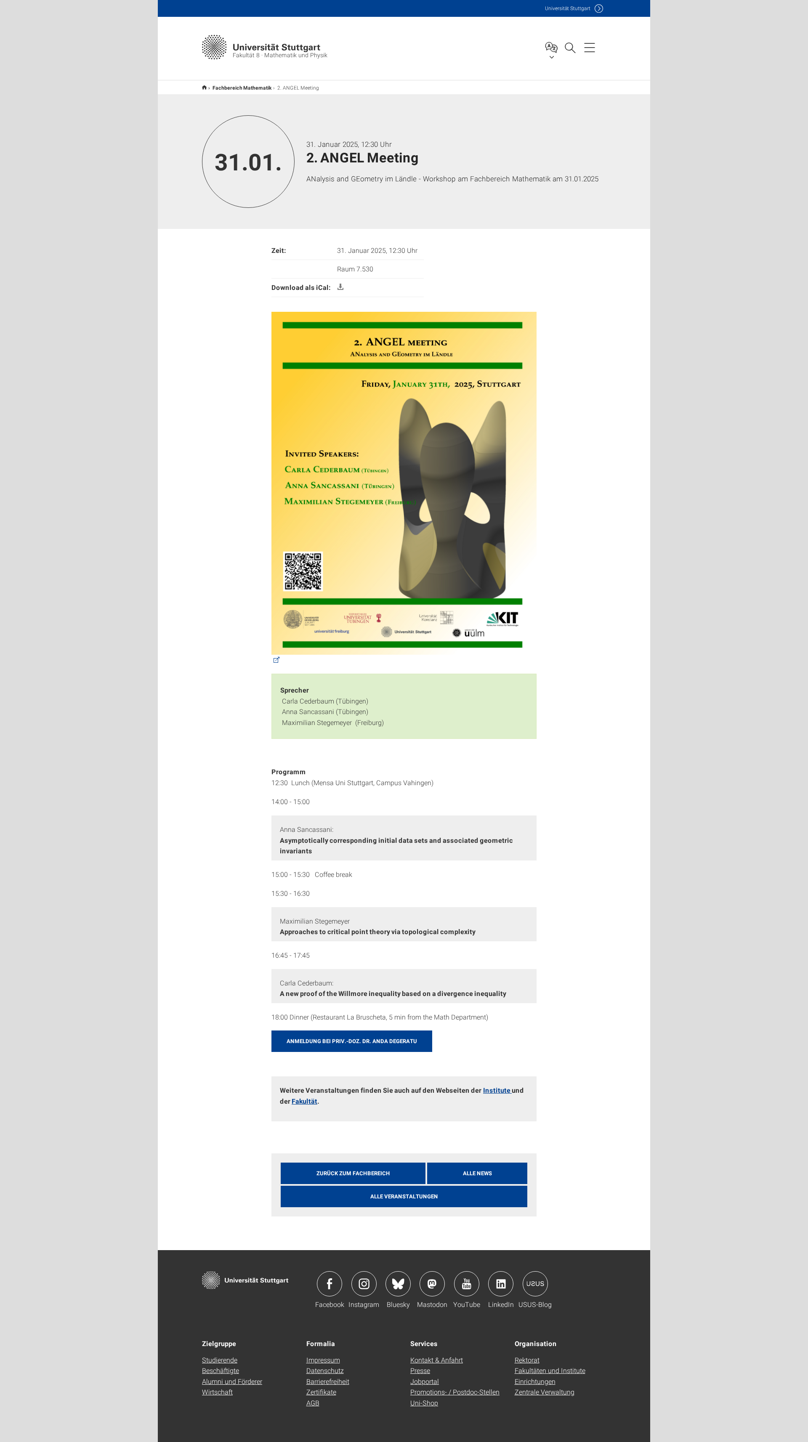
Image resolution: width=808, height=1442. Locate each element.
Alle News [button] (477, 1173)
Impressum (323, 1359)
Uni (567, 8)
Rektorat (527, 1359)
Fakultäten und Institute (550, 1370)
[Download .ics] (340, 287)
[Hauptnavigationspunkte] (589, 47)
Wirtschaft (217, 1391)
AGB (312, 1402)
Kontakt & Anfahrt (436, 1359)
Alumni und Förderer (232, 1381)
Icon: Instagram (364, 1283)
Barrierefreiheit (327, 1381)
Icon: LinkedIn (500, 1283)
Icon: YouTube (466, 1283)
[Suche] (570, 47)
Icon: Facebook (329, 1283)
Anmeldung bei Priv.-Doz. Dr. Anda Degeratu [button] (352, 1041)
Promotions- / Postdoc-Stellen (455, 1391)
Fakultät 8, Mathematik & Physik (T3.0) (204, 87)
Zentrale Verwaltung (544, 1391)
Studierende (219, 1359)
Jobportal (424, 1381)
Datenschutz (325, 1370)
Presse (420, 1370)
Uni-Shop (424, 1402)
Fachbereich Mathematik (242, 87)
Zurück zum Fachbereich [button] (353, 1173)
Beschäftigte (220, 1370)
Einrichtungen (535, 1381)
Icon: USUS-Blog (535, 1283)
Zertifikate (321, 1391)
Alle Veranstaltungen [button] (404, 1196)
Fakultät (304, 1101)
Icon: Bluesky (398, 1283)
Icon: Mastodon (432, 1283)
